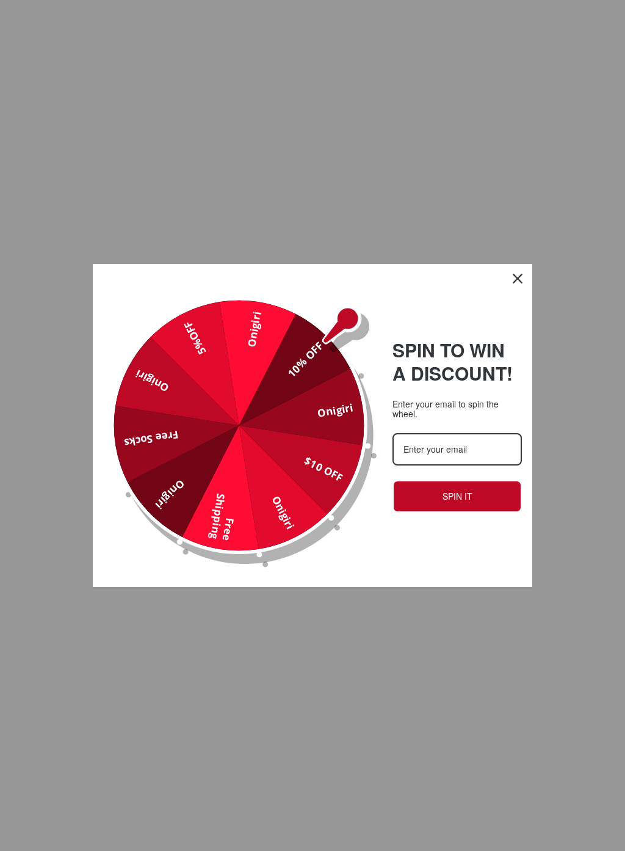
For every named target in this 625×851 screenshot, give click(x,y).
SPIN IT (457, 496)
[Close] (517, 278)
